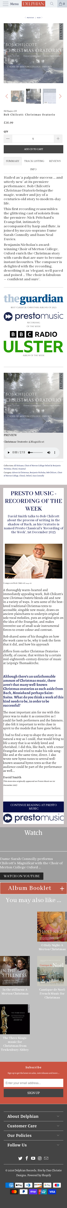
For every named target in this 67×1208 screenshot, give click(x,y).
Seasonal (22, 468)
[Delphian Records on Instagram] (40, 1158)
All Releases (19, 465)
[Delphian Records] (33, 3)
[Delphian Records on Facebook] (27, 1158)
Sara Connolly (38, 475)
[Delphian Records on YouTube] (33, 1158)
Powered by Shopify (39, 1175)
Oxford (29, 475)
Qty (6, 131)
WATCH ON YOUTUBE (22, 876)
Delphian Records (25, 1170)
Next (39, 18)
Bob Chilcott (51, 472)
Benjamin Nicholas (37, 472)
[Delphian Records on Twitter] (20, 1158)
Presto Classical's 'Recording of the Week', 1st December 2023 (37, 530)
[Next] (59, 53)
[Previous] (7, 53)
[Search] (53, 3)
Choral (14, 468)
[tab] (13, 161)
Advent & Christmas (20, 472)
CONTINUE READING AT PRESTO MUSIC (33, 807)
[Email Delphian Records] (46, 1158)
